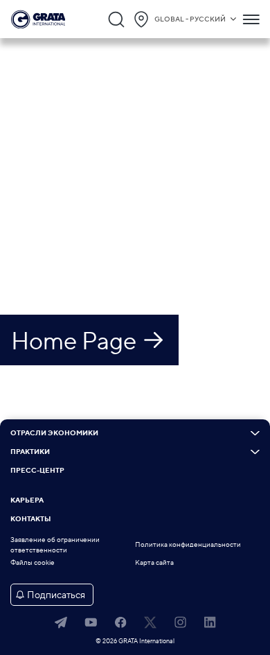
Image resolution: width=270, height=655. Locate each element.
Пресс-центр (37, 470)
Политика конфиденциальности (188, 544)
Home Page (73, 340)
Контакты (30, 519)
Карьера (27, 500)
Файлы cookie (32, 562)
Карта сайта (154, 562)
